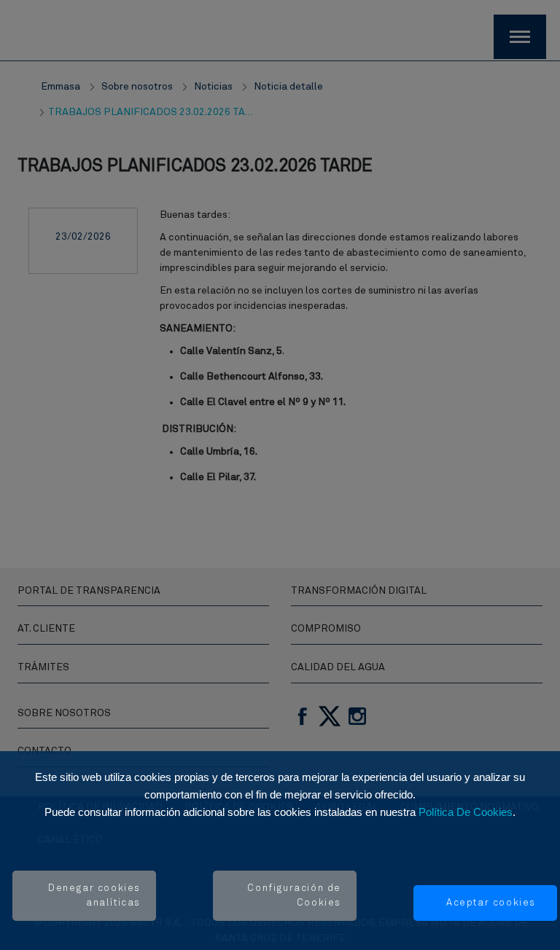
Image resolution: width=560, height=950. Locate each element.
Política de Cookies (466, 812)
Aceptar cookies (491, 903)
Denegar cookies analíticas (94, 896)
